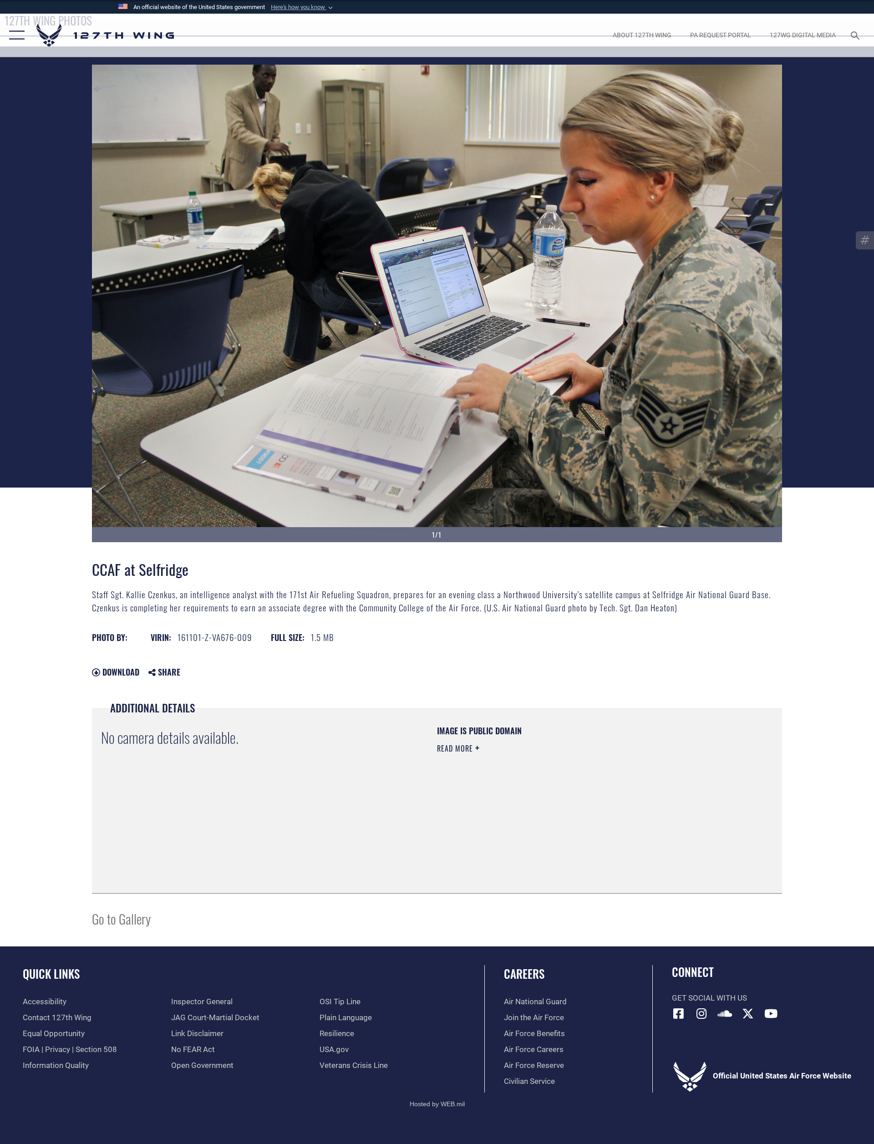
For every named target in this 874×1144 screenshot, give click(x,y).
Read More (456, 748)
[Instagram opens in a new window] (701, 1013)
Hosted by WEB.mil (437, 1104)
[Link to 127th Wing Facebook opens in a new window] (679, 1013)
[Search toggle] (856, 35)
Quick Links (51, 973)
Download (119, 672)
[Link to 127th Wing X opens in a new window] (748, 1013)
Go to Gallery (121, 918)
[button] (303, 7)
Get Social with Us (709, 998)
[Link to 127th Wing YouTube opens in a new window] (770, 1013)
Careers (524, 973)
